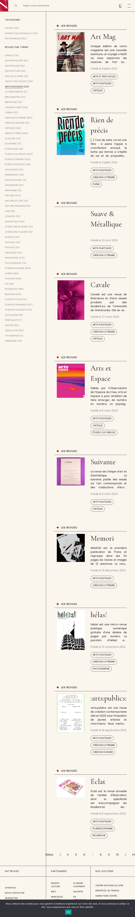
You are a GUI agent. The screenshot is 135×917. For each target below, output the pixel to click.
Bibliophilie (11, 102)
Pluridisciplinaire (103, 828)
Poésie (96, 184)
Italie (8, 211)
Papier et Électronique (18, 33)
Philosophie (11, 257)
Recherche (99, 835)
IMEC (53, 891)
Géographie (11, 185)
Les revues (69, 26)
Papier (8, 28)
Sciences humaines (15, 304)
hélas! (99, 614)
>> (125, 855)
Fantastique (12, 169)
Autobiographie (14, 91)
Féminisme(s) (12, 174)
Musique (9, 237)
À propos (10, 887)
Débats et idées (13, 133)
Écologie (10, 138)
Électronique (12, 38)
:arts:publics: (108, 698)
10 (117, 855)
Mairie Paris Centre (106, 895)
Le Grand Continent (79, 885)
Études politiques (15, 164)
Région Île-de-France (107, 890)
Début (49, 855)
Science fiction (13, 299)
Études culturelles (104, 432)
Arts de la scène (14, 76)
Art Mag (103, 36)
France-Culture (55, 885)
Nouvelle (10, 242)
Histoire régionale (15, 205)
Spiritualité (11, 320)
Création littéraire (104, 177)
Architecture (12, 71)
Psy (7, 283)
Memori (102, 538)
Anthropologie (14, 60)
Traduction (11, 330)
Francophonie (13, 180)
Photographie (101, 668)
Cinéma (9, 112)
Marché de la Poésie (57, 898)
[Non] (131, 908)
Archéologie (12, 65)
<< (60, 855)
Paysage (9, 247)
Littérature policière (16, 231)
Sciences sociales (15, 309)
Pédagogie (11, 252)
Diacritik (78, 891)
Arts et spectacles (104, 76)
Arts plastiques (102, 83)
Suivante (103, 461)
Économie (10, 143)
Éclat (98, 781)
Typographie (12, 335)
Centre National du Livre (109, 885)
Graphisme (11, 190)
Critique (98, 90)
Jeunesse (10, 216)
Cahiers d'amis (13, 107)
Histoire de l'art (14, 200)
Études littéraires (15, 159)
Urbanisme (11, 340)
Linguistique (12, 221)
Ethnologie (11, 148)
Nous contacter (14, 892)
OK (68, 912)
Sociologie (11, 315)
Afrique (9, 55)
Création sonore (103, 752)
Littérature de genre (16, 226)
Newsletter (11, 898)
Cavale (100, 284)
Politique (10, 278)
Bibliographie (12, 97)
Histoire (9, 195)
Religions (10, 294)
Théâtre (9, 325)
